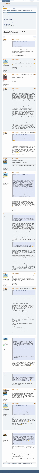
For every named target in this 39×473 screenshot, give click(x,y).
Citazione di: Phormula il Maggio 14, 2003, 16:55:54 (21, 174)
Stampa (35, 36)
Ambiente (5, 18)
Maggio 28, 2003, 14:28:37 (15, 403)
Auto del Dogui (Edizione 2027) (9, 14)
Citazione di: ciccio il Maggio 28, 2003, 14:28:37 (20, 433)
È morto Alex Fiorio (7, 24)
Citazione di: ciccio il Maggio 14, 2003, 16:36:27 (20, 41)
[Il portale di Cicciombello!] (3, 69)
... (10, 36)
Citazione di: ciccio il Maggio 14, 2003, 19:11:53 (20, 215)
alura (4, 74)
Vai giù (4, 36)
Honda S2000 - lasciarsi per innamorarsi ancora (11, 26)
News (4, 25)
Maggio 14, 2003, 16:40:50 (15, 39)
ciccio (4, 59)
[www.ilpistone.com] (3, 83)
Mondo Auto (5, 15)
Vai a (23, 465)
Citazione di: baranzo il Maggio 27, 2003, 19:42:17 (21, 405)
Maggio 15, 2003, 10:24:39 (15, 273)
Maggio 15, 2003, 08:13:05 (15, 213)
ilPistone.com (6, 3)
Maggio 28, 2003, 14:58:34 (15, 431)
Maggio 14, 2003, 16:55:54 (15, 88)
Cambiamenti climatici (7, 17)
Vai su (4, 461)
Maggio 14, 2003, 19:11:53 (15, 172)
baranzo (5, 158)
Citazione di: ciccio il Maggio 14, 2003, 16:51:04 (20, 134)
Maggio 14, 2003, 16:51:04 (15, 59)
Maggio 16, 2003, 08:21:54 (15, 288)
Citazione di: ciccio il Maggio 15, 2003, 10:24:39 (20, 290)
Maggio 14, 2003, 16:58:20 (15, 132)
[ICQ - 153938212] (3, 67)
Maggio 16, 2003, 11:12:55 (15, 372)
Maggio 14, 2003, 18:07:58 (15, 158)
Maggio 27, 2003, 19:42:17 (15, 389)
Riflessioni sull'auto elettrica (8, 19)
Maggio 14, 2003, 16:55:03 (15, 74)
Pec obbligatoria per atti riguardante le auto (11, 22)
